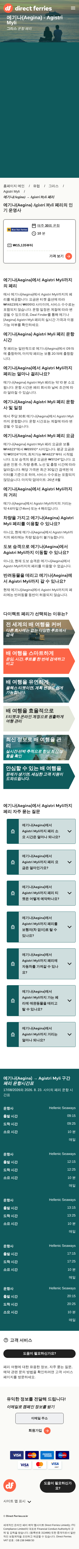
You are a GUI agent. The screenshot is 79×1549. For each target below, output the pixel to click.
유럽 (36, 186)
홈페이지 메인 (13, 186)
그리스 (53, 186)
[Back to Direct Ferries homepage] (27, 8)
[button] (41, 831)
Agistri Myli (11, 191)
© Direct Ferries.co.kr (15, 1516)
